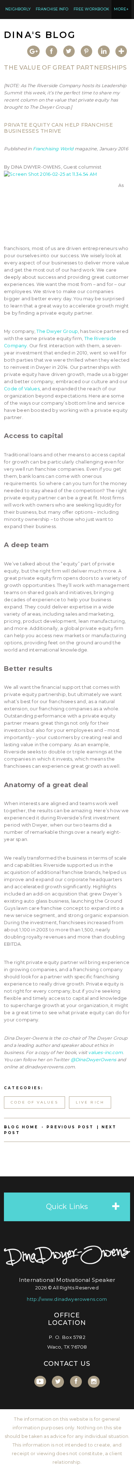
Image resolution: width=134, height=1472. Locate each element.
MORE (121, 9)
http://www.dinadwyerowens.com (67, 1299)
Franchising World (53, 148)
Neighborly (18, 9)
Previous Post (70, 1127)
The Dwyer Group (57, 331)
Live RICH (90, 1102)
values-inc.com (105, 1052)
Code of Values (22, 388)
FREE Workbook (91, 9)
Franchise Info (52, 9)
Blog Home (21, 1127)
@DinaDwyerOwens (93, 1059)
